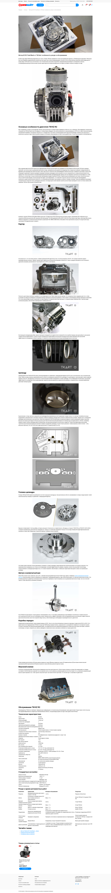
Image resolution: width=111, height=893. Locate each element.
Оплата (25, 1)
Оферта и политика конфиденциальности (42, 880)
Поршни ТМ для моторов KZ (27, 832)
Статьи (25, 9)
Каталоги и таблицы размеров (47, 1)
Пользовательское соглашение (41, 882)
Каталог (41, 5)
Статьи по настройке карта (34, 1)
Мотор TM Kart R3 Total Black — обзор (30, 831)
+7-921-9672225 (78, 879)
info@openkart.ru (78, 881)
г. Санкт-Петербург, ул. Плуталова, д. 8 (82, 876)
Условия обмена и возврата (40, 884)
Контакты (57, 1)
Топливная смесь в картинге (28, 834)
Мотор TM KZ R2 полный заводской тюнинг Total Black (24, 861)
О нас (36, 878)
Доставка (20, 1)
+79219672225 (89, 1)
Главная (20, 9)
